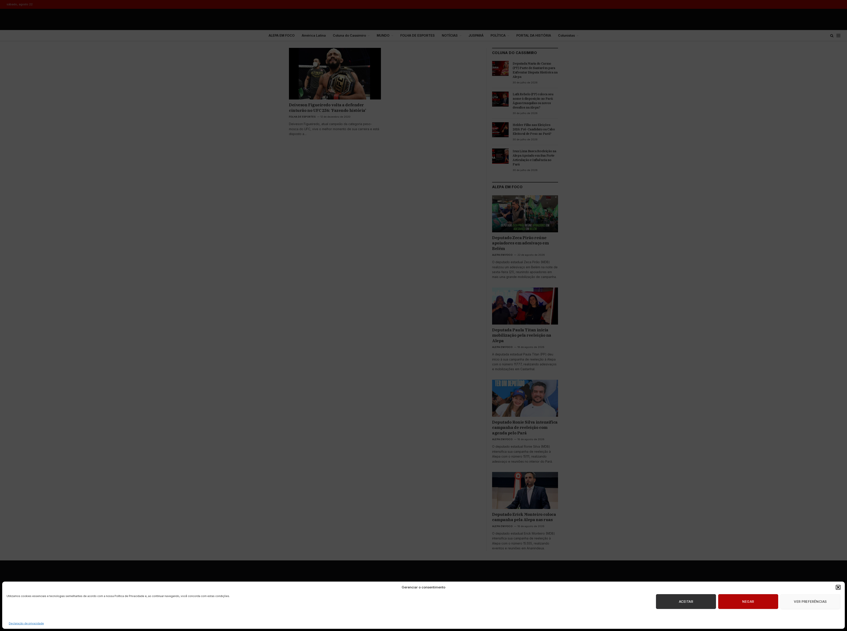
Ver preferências (810, 601)
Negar (748, 601)
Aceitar (686, 601)
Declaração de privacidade (26, 623)
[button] (838, 587)
